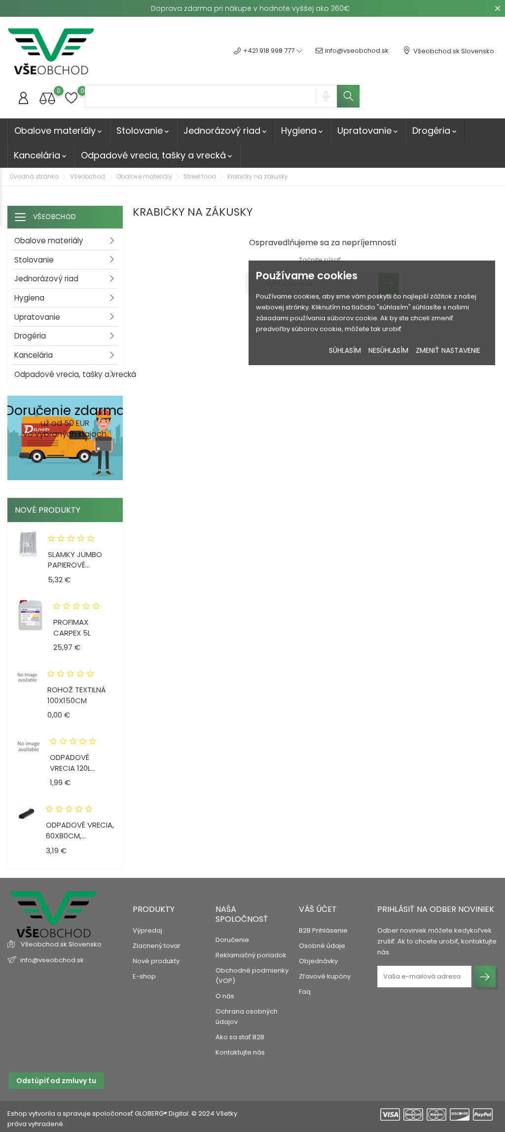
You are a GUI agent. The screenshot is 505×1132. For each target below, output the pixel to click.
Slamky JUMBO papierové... (75, 559)
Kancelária (41, 155)
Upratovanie (368, 130)
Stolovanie (143, 130)
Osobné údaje (322, 945)
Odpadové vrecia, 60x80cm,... (80, 830)
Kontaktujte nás (240, 1052)
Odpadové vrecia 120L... (72, 762)
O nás (225, 996)
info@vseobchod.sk (357, 50)
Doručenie (232, 939)
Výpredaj (147, 930)
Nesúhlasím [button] (388, 350)
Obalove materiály (59, 130)
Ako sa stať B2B (240, 1037)
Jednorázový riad (225, 130)
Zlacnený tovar (156, 945)
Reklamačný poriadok (251, 955)
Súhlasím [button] (345, 350)
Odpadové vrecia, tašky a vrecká (157, 155)
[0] (47, 98)
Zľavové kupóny (325, 976)
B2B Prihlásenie (323, 930)
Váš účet (318, 909)
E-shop (144, 976)
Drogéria (435, 130)
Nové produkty (156, 961)
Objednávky (318, 961)
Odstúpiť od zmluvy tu (56, 1081)
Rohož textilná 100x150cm (76, 695)
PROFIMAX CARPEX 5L (72, 627)
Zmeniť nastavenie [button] (448, 350)
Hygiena (303, 130)
